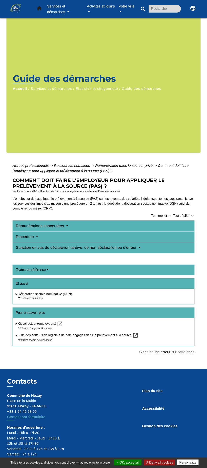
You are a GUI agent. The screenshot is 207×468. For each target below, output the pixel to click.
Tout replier (161, 215)
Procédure (25, 237)
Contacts (22, 381)
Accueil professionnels (31, 166)
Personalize (187, 462)
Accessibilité (153, 408)
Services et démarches (51, 89)
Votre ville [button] (126, 6)
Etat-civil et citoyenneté (97, 89)
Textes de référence (31, 270)
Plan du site (152, 391)
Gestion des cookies (159, 426)
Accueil (20, 89)
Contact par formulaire (26, 417)
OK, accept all (129, 462)
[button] (39, 9)
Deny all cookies (160, 462)
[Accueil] (20, 9)
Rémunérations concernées (40, 226)
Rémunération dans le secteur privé (124, 166)
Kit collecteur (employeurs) (40, 323)
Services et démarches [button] (56, 9)
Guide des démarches (141, 89)
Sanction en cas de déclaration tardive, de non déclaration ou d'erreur (76, 247)
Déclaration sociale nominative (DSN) (45, 294)
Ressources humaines (72, 166)
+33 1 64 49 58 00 (22, 412)
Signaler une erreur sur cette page (166, 352)
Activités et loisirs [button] (101, 6)
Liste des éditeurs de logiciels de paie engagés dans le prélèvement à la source (78, 335)
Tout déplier (183, 215)
